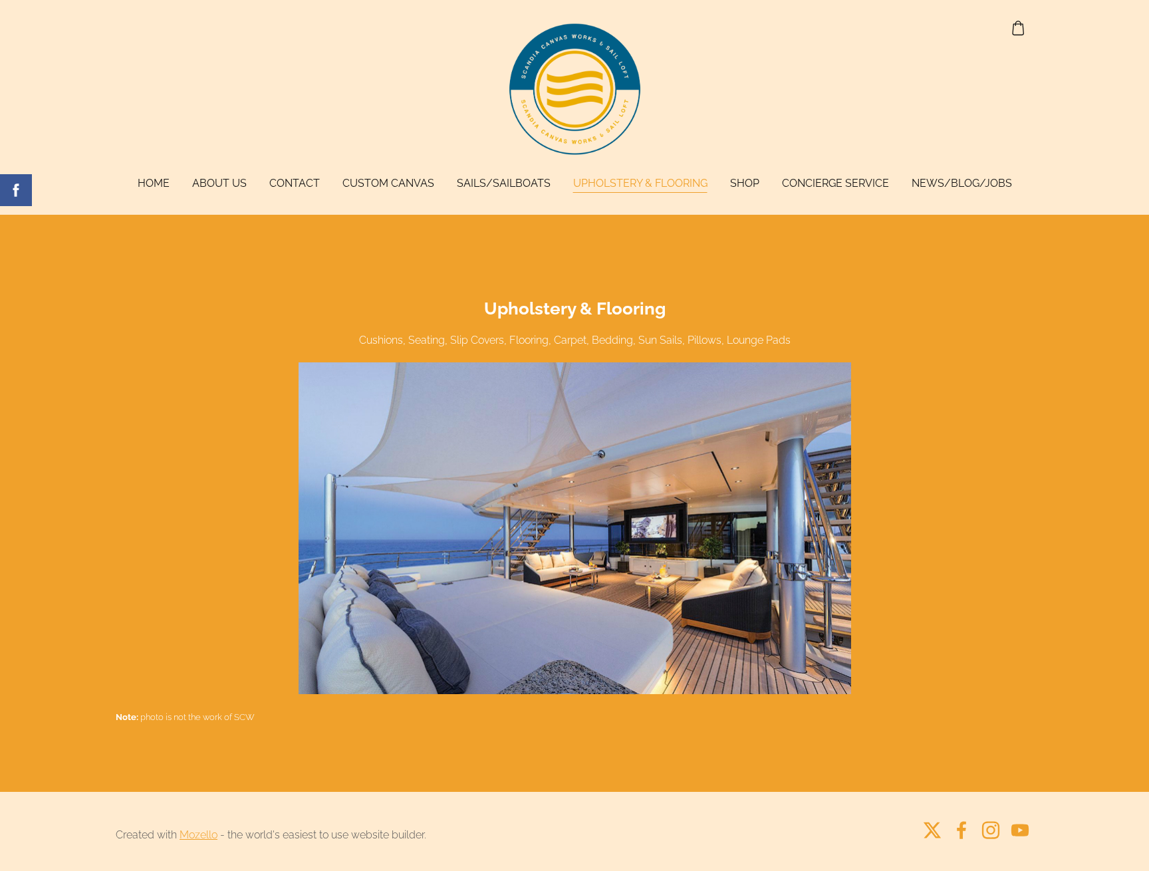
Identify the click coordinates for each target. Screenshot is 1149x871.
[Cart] (1018, 28)
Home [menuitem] (154, 183)
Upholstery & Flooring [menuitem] (640, 183)
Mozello (198, 834)
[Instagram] (990, 830)
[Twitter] (932, 830)
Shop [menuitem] (744, 183)
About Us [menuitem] (219, 183)
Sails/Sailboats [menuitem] (504, 183)
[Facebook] (961, 830)
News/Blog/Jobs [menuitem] (962, 183)
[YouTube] (1020, 830)
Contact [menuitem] (294, 183)
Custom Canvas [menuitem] (388, 183)
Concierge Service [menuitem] (835, 183)
